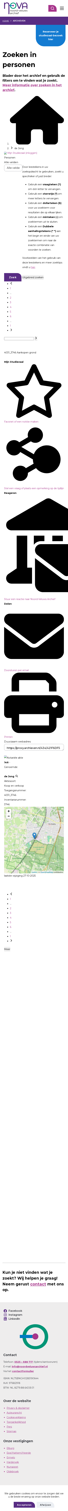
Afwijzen (45, 1505)
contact (38, 1284)
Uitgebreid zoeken (33, 277)
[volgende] (11, 330)
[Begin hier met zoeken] (37, 143)
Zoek (13, 277)
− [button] (9, 816)
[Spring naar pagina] (36, 338)
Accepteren (24, 1505)
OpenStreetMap (46, 872)
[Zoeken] (52, 8)
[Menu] (62, 8)
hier (33, 267)
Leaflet (34, 872)
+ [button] (9, 811)
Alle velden (11, 162)
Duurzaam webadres (17, 741)
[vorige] (11, 283)
